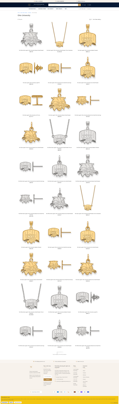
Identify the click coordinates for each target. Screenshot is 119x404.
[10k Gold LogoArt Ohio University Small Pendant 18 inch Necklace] (87, 198)
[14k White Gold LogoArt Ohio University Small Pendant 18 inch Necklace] (31, 297)
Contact (84, 372)
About (84, 370)
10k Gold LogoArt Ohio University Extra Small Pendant (87, 247)
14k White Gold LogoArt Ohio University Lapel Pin (87, 312)
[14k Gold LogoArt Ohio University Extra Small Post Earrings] (59, 68)
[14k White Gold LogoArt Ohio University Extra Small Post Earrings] (31, 331)
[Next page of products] (62, 352)
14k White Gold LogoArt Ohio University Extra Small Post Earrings (31, 345)
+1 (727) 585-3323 (59, 379)
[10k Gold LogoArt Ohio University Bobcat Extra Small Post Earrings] (59, 264)
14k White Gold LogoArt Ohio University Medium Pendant (59, 312)
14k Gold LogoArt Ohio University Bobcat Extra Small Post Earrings (88, 115)
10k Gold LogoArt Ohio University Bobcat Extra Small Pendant (88, 279)
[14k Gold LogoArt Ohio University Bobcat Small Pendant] (59, 100)
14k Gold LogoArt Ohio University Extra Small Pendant (87, 82)
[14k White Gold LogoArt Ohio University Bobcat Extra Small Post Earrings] (87, 331)
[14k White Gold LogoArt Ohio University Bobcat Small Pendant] (31, 35)
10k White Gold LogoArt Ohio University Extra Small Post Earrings (31, 181)
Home (19, 12)
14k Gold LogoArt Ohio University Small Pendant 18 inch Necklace (59, 50)
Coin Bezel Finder (42, 8)
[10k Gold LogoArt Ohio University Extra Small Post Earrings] (59, 232)
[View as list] (91, 19)
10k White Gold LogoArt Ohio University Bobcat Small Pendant (87, 181)
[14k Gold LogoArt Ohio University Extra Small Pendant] (87, 68)
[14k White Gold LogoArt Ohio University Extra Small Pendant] (59, 331)
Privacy (84, 379)
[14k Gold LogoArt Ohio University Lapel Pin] (31, 68)
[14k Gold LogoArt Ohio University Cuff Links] (31, 100)
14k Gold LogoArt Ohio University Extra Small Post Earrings (59, 82)
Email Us (89, 8)
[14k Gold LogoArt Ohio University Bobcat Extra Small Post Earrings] (87, 100)
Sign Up (47, 379)
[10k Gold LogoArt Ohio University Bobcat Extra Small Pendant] (87, 264)
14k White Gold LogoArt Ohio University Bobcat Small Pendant (31, 50)
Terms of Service (86, 377)
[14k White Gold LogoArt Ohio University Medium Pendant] (59, 297)
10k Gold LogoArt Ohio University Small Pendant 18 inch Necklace (88, 213)
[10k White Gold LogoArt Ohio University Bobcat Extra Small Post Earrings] (31, 198)
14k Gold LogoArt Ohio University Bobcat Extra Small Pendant (31, 147)
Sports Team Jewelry (23, 12)
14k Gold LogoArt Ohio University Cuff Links (31, 115)
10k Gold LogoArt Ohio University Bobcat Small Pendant (31, 279)
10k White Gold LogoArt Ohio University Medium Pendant (88, 147)
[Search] (79, 5)
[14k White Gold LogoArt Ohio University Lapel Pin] (87, 297)
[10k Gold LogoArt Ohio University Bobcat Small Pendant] (31, 264)
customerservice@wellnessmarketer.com (63, 381)
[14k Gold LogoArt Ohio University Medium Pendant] (87, 35)
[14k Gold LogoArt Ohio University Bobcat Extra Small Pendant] (31, 132)
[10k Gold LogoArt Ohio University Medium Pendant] (31, 232)
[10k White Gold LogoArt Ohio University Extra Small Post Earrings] (31, 166)
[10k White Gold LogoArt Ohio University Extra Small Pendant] (59, 166)
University (29, 12)
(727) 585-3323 (82, 8)
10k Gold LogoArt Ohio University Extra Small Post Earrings (59, 247)
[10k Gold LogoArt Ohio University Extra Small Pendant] (87, 232)
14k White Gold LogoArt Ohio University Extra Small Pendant (59, 345)
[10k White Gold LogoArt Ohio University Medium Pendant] (87, 132)
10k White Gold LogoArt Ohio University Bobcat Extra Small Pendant (59, 213)
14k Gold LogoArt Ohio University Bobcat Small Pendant (59, 115)
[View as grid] (90, 19)
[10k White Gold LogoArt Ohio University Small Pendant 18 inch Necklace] (59, 132)
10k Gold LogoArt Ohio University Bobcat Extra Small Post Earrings (59, 279)
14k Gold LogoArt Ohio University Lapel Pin (31, 82)
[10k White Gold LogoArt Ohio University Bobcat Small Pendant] (87, 166)
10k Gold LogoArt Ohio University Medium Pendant (31, 247)
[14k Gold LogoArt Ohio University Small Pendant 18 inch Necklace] (59, 35)
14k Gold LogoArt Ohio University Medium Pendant (88, 50)
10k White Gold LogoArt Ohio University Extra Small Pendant (59, 181)
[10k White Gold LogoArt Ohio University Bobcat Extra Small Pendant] (59, 198)
